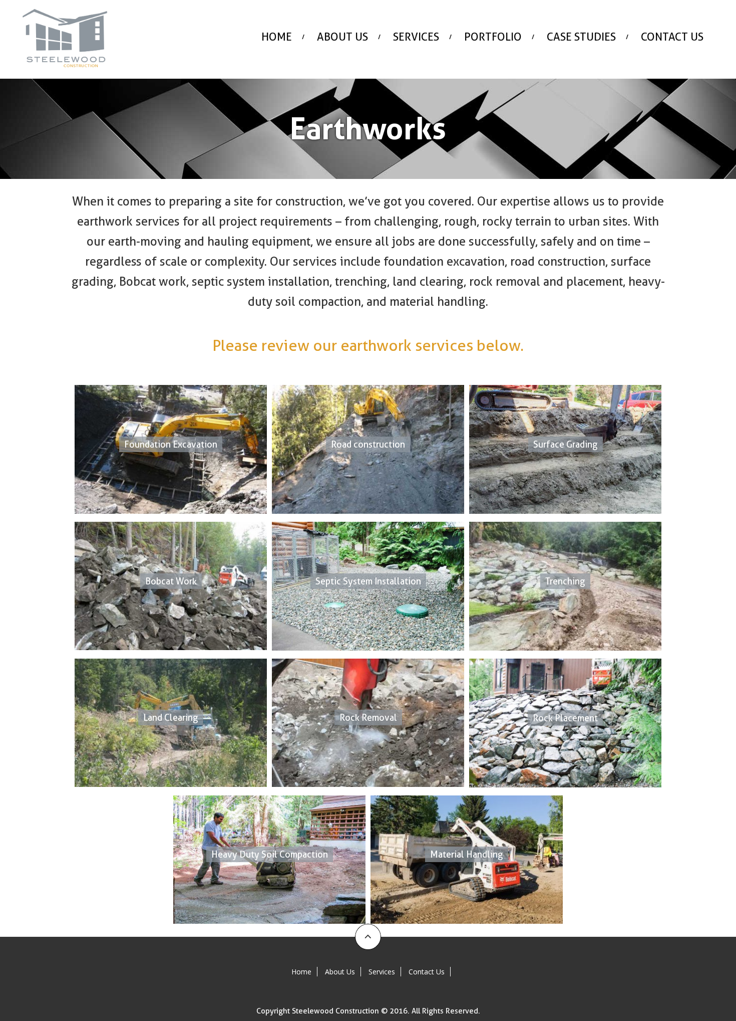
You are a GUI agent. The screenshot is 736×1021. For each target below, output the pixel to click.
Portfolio (493, 36)
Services (416, 36)
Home (276, 36)
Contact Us (672, 36)
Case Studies (581, 36)
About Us (342, 36)
